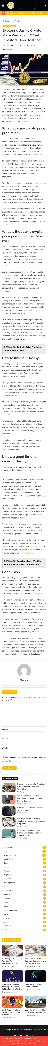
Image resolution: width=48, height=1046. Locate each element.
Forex (5, 914)
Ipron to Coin (41, 1030)
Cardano (6, 871)
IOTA (5, 930)
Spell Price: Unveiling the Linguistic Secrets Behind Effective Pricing (12, 986)
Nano (5, 906)
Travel (5, 902)
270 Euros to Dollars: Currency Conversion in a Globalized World (35, 961)
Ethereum (7, 926)
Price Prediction (16, 21)
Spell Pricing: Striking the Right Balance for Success (11, 1012)
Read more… (28, 553)
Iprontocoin (7, 851)
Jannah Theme (8, 1038)
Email (5, 739)
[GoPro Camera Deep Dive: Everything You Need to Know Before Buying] (9, 799)
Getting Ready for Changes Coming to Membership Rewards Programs (31, 821)
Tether (6, 887)
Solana (6, 918)
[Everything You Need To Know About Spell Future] (35, 1002)
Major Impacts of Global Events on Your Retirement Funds (12, 961)
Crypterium (7, 875)
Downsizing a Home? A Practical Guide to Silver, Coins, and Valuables (30, 786)
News (5, 863)
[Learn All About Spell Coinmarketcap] (35, 976)
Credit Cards (8, 859)
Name (5, 730)
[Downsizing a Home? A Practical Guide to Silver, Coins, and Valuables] (9, 787)
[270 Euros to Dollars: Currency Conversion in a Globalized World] (35, 950)
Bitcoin (6, 867)
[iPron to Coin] (10, 5)
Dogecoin (7, 894)
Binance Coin (8, 890)
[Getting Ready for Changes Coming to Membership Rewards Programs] (9, 821)
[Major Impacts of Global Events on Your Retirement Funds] (12, 950)
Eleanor (8, 46)
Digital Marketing (10, 910)
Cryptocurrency (9, 855)
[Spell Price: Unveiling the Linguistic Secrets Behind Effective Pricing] (12, 976)
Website (5, 748)
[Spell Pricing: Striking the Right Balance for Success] (12, 1002)
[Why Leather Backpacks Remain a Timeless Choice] (9, 811)
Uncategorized (9, 883)
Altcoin (6, 922)
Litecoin (6, 898)
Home (6, 21)
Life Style (7, 879)
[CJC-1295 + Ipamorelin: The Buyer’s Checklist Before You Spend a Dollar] (9, 833)
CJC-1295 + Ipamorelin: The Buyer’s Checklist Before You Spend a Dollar (29, 832)
